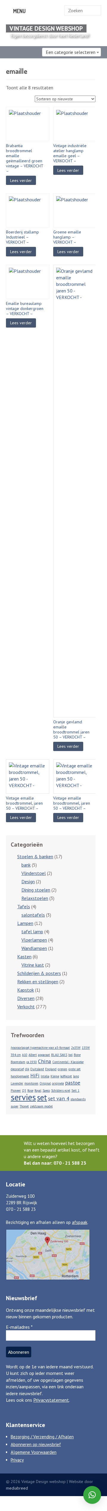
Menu (19, 11)
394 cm (16, 1055)
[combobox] (71, 52)
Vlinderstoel (33, 873)
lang (76, 1076)
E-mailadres (19, 1327)
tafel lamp (32, 931)
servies (23, 1097)
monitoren (31, 1083)
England (50, 1069)
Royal (37, 1090)
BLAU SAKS (59, 1055)
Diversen (25, 998)
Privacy (17, 1460)
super (14, 1106)
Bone (77, 1055)
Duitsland (37, 1069)
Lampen (25, 923)
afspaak (79, 1222)
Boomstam (18, 1062)
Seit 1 (75, 1090)
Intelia (45, 1076)
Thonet (24, 1106)
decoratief (17, 1069)
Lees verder (21, 180)
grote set (74, 1069)
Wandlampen (34, 948)
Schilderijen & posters (39, 973)
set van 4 (58, 1098)
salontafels (33, 915)
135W (86, 1048)
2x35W (76, 1048)
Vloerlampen (34, 940)
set (42, 1097)
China (44, 1061)
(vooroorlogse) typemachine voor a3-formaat (40, 1048)
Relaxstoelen (34, 898)
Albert (33, 1055)
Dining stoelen (35, 890)
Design (28, 881)
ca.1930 (31, 1062)
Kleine (55, 1076)
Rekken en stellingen (37, 982)
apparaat (44, 1055)
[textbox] (71, 52)
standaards (78, 1099)
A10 (24, 1055)
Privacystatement (51, 1400)
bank (26, 865)
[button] (92, 1495)
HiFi (35, 1075)
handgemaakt (20, 1076)
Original (45, 1083)
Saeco (46, 1090)
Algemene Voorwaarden (33, 1452)
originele (58, 1083)
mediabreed (17, 1488)
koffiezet (66, 1076)
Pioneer (16, 1090)
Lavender (17, 1083)
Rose (30, 1090)
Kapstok (25, 990)
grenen (62, 1069)
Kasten (24, 956)
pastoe (72, 1082)
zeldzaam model (41, 1106)
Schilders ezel (60, 1090)
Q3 (24, 1090)
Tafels (23, 906)
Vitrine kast (32, 965)
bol (70, 1055)
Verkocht (26, 1007)
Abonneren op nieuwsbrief (36, 1444)
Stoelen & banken (35, 856)
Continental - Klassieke (68, 1062)
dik (27, 1069)
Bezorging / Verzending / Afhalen (42, 1437)
